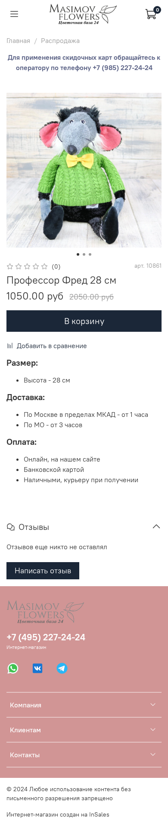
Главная (18, 40)
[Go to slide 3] (90, 254)
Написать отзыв (43, 570)
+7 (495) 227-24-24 (45, 637)
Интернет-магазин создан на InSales (57, 814)
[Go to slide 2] (84, 254)
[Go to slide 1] (78, 254)
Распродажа (60, 40)
